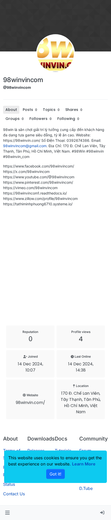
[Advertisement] (55, 266)
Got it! (55, 474)
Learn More (84, 463)
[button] (7, 513)
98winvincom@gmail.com (24, 146)
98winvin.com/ (30, 403)
